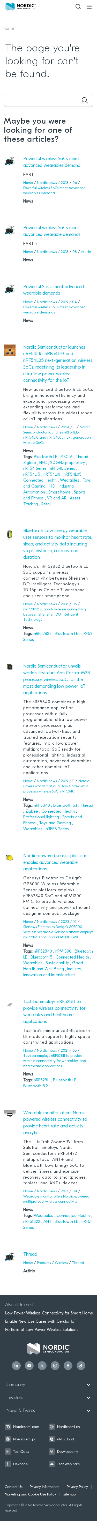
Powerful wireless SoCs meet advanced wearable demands (51, 231)
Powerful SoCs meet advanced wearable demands (53, 290)
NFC (43, 463)
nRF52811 (42, 1080)
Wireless (61, 1263)
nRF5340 (42, 806)
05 (74, 604)
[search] (84, 100)
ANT (48, 1222)
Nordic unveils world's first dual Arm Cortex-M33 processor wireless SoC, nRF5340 (56, 786)
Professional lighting (41, 817)
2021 (64, 1051)
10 (75, 922)
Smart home (60, 492)
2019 (64, 302)
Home (8, 29)
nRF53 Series (57, 829)
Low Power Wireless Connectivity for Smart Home (49, 1313)
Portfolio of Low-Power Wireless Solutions (41, 1329)
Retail (46, 504)
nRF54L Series (63, 469)
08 (74, 252)
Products (44, 1263)
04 (74, 302)
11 (74, 427)
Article (86, 252)
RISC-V (67, 457)
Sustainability (58, 963)
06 (74, 183)
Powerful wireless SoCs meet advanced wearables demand (51, 162)
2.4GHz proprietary (68, 463)
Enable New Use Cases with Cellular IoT (40, 1321)
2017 (64, 1191)
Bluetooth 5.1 (65, 806)
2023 (65, 922)
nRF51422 (32, 1222)
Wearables (70, 480)
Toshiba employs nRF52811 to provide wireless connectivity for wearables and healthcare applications (54, 1012)
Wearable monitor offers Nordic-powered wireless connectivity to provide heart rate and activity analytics (55, 1123)
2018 (64, 183)
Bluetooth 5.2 (35, 1086)
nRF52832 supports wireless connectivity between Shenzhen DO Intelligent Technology (55, 615)
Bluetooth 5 (42, 957)
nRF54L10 (52, 475)
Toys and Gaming (55, 823)
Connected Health (40, 480)
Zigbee (30, 463)
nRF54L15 (32, 475)
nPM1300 (64, 951)
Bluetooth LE (46, 457)
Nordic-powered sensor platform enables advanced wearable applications (55, 863)
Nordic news (47, 183)
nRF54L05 (73, 475)
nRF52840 (43, 951)
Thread (82, 457)
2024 (65, 427)
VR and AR (57, 498)
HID (53, 486)
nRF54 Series (35, 469)
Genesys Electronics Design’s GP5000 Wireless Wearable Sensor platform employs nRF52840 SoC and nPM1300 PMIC (58, 932)
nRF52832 (43, 634)
